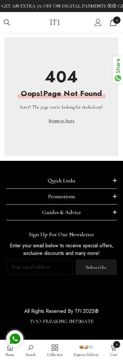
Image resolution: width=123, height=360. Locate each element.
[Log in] (98, 22)
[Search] (7, 22)
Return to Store (61, 120)
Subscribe (96, 267)
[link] (31, 350)
